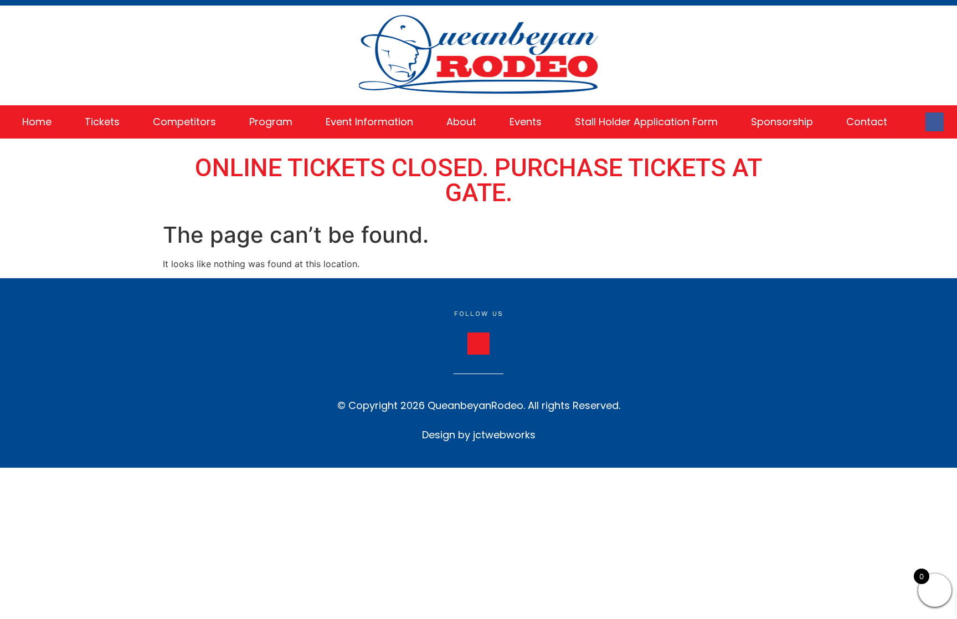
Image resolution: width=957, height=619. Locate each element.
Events (526, 122)
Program (270, 122)
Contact (866, 122)
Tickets (102, 122)
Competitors (184, 122)
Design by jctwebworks (479, 435)
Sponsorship (782, 122)
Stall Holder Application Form (646, 122)
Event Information (369, 122)
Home (37, 122)
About (461, 122)
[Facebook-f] (934, 121)
